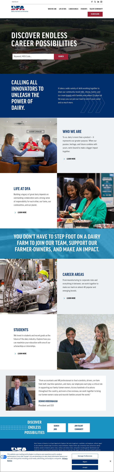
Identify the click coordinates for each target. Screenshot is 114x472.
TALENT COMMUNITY (96, 9)
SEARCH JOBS (95, 14)
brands (69, 96)
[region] (57, 461)
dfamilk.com (15, 2)
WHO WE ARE (52, 9)
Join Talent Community (79, 427)
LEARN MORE (71, 159)
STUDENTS (84, 9)
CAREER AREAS (73, 9)
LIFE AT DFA (62, 9)
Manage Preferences (85, 456)
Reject (85, 462)
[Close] (110, 461)
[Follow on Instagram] (101, 2)
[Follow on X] (95, 2)
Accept (85, 467)
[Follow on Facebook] (92, 2)
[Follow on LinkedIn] (98, 2)
